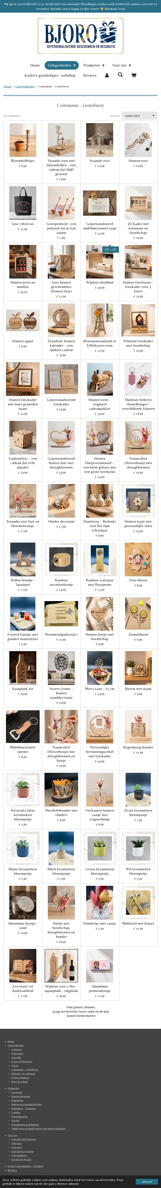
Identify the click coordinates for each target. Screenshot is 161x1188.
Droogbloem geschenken (25, 1124)
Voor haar (16, 1143)
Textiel (15, 1120)
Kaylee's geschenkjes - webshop (25, 1166)
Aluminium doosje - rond (23, 925)
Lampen (15, 1112)
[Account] (107, 75)
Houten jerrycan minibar (23, 284)
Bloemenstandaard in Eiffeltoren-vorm (99, 343)
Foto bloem (138, 580)
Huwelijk (16, 1057)
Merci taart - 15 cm (99, 688)
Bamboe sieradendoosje (61, 582)
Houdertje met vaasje (99, 923)
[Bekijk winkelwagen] (134, 75)
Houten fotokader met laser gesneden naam (23, 404)
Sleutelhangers (19, 1116)
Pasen (14, 1065)
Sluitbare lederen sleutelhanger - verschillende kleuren (138, 404)
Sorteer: (115, 115)
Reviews (12, 1170)
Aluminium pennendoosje (100, 988)
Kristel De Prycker (21, 1159)
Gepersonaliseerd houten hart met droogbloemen (61, 462)
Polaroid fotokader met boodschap (138, 343)
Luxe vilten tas (23, 224)
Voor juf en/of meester (23, 1139)
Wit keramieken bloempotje (138, 871)
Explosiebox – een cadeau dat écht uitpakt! (23, 462)
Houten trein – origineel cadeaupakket (100, 404)
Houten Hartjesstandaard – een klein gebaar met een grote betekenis (99, 465)
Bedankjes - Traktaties (23, 1108)
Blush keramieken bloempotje (61, 871)
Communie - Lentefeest (53, 86)
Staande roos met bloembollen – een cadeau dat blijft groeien (61, 167)
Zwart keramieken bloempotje (138, 812)
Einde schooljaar (20, 1077)
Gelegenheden (24, 86)
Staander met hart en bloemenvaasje (22, 523)
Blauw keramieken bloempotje (23, 871)
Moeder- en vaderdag (23, 1073)
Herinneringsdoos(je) (61, 634)
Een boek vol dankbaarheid (22, 988)
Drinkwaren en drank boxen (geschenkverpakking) (38, 1128)
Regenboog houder (138, 747)
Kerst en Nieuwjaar (21, 1061)
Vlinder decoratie (61, 521)
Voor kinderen (19, 1155)
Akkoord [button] (147, 1181)
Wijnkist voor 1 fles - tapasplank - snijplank (61, 988)
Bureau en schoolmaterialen (26, 1104)
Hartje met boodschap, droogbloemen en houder (61, 930)
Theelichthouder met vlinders (61, 812)
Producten (13, 1088)
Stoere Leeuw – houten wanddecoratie (61, 693)
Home (7, 86)
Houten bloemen (20, 1096)
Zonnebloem (138, 634)
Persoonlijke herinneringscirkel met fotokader (100, 751)
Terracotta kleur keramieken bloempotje (23, 814)
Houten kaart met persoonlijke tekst (138, 523)
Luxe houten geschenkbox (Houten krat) (61, 286)
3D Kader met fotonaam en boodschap (138, 228)
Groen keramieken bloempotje (99, 871)
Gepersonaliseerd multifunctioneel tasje (99, 226)
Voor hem (16, 1147)
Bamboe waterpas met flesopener (100, 582)
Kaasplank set (22, 688)
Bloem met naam (138, 688)
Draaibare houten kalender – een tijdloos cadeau (61, 345)
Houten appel (22, 341)
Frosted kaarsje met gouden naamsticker (22, 636)
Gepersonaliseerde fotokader (61, 402)
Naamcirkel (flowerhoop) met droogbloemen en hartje (61, 754)
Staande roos (99, 160)
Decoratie (16, 1092)
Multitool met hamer (138, 923)
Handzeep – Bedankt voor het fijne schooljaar (99, 525)
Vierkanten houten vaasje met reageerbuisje (99, 814)
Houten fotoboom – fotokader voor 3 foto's (138, 286)
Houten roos (138, 160)
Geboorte (16, 1049)
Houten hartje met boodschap (100, 636)
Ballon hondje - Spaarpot (23, 582)
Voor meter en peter (22, 1151)
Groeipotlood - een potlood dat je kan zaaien (61, 228)
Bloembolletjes (22, 160)
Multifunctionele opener (23, 749)
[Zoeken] (120, 74)
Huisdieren (17, 1100)
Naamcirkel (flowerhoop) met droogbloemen (138, 462)
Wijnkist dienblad (99, 282)
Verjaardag (17, 1053)
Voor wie (12, 1135)
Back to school (19, 1081)
